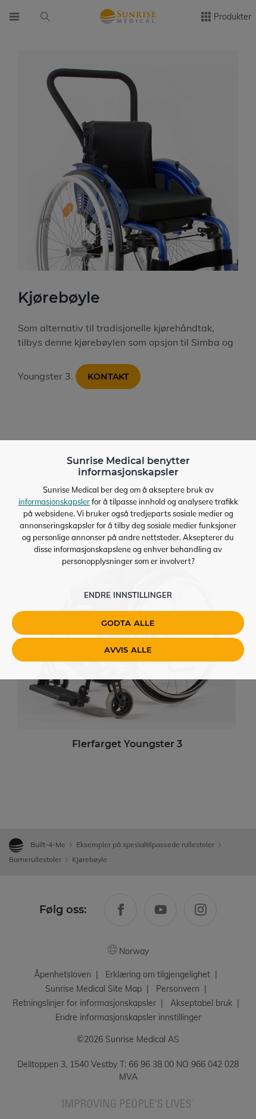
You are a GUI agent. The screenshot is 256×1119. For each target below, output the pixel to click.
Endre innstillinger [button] (128, 595)
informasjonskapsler (54, 501)
